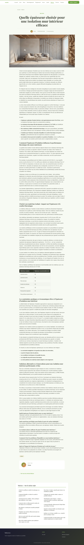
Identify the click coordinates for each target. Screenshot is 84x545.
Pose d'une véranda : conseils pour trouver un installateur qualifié (54, 490)
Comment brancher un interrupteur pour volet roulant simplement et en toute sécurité (54, 518)
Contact (63, 536)
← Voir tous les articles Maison (26, 473)
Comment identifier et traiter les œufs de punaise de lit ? (28, 495)
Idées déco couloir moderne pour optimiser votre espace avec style (29, 521)
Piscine (57, 2)
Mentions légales (65, 534)
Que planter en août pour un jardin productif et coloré (29, 508)
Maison (52, 2)
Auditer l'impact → (74, 2)
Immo (43, 2)
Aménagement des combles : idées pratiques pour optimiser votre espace (29, 499)
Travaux (62, 2)
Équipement (38, 2)
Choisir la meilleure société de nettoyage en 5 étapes (29, 490)
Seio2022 (7, 533)
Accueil (16, 2)
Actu (20, 2)
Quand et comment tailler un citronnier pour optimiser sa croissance (54, 509)
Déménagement (30, 2)
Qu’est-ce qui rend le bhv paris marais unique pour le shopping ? (29, 517)
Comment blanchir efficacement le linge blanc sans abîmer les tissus (54, 505)
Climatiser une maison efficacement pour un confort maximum (29, 512)
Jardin (47, 2)
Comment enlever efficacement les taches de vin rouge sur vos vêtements (29, 503)
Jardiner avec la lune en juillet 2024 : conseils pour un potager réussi (54, 514)
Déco (24, 2)
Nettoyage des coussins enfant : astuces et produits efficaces (53, 495)
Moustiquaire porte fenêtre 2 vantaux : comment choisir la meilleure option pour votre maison (53, 500)
